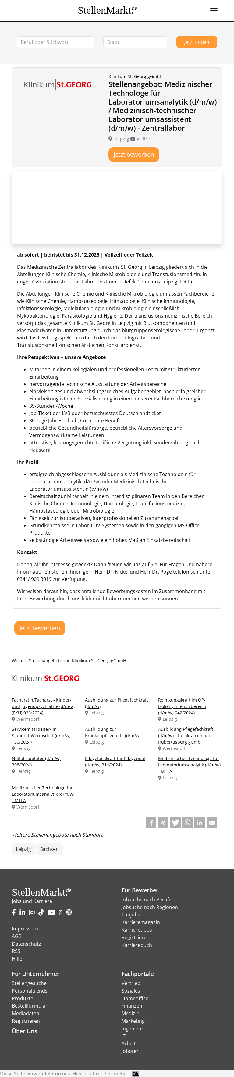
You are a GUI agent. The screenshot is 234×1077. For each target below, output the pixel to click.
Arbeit (129, 1043)
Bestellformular (30, 1005)
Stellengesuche (29, 983)
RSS (16, 951)
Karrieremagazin (141, 922)
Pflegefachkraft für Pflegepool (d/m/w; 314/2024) (115, 761)
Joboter (130, 1051)
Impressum (25, 928)
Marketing (133, 1021)
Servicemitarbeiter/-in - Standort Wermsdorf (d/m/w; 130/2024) (41, 735)
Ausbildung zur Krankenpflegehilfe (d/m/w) (112, 732)
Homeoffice (135, 998)
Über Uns (24, 1031)
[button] (151, 822)
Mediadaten (25, 1013)
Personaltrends (30, 990)
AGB (17, 936)
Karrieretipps (137, 929)
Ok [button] (136, 1073)
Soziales (131, 990)
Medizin (131, 1013)
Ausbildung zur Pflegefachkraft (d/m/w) (116, 703)
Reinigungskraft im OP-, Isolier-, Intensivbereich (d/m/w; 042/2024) (182, 706)
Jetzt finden (196, 42)
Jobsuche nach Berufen (148, 899)
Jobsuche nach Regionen (150, 907)
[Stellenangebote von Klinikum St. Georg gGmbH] (48, 677)
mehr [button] (120, 1073)
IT (124, 1036)
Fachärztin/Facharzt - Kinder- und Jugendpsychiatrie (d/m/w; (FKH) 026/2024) (43, 706)
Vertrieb (131, 983)
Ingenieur (133, 1028)
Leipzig (23, 849)
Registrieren (136, 937)
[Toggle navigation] (214, 10)
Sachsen (49, 849)
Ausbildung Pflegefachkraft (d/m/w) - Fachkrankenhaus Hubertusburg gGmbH (186, 735)
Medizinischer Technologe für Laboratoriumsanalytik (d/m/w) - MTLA (189, 764)
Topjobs (131, 914)
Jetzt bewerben (134, 154)
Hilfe (17, 958)
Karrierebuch (137, 945)
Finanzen (132, 1005)
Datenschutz (26, 943)
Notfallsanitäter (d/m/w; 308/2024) (36, 761)
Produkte (22, 998)
